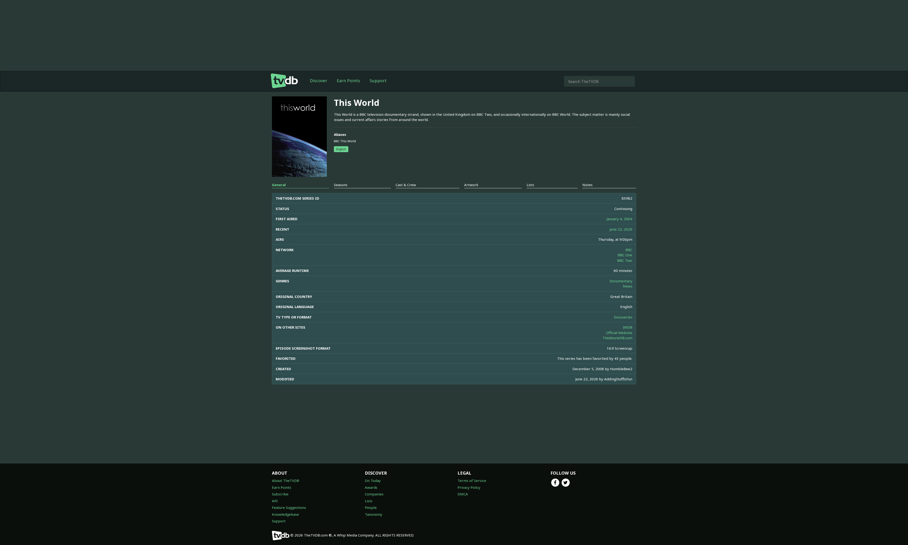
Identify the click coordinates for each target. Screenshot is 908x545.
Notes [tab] (587, 184)
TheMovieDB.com (617, 337)
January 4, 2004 (619, 218)
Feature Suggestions (289, 507)
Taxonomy (373, 514)
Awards (371, 487)
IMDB (627, 327)
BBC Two (624, 260)
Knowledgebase (285, 514)
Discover (318, 80)
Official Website (619, 332)
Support (378, 80)
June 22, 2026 (621, 229)
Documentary (621, 281)
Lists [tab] (530, 184)
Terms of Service (472, 480)
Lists (368, 500)
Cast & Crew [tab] (406, 184)
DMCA (463, 494)
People (371, 507)
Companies (374, 494)
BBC (628, 249)
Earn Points (348, 80)
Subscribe (280, 494)
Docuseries (623, 317)
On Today (373, 480)
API (275, 500)
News (627, 286)
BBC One (625, 255)
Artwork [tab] (471, 184)
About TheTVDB (285, 480)
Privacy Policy (469, 487)
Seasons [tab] (340, 184)
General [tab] (279, 184)
